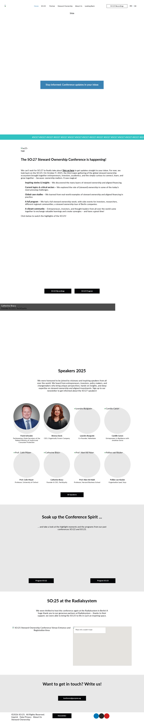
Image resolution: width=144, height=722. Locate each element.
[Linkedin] (96, 716)
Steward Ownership (65, 6)
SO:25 (43, 6)
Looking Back (90, 6)
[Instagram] (101, 716)
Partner (52, 6)
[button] (72, 250)
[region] (72, 73)
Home (36, 6)
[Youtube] (106, 716)
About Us (78, 6)
